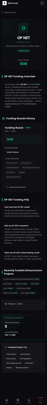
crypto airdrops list (12, 103)
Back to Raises (10, 12)
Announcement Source (17, 187)
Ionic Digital (28, 293)
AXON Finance (23, 288)
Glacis (8, 288)
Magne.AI (21, 284)
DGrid (35, 284)
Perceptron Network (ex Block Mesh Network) (21, 279)
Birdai (7, 284)
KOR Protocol (10, 293)
